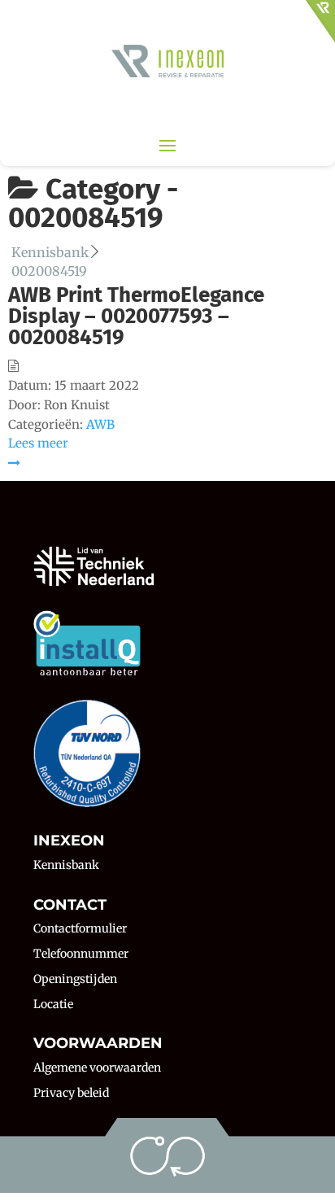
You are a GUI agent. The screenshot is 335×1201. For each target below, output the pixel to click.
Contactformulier (80, 928)
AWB (100, 424)
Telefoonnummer (80, 953)
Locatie (53, 1004)
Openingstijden (75, 979)
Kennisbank (66, 865)
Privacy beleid (71, 1092)
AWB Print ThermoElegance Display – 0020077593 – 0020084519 (136, 316)
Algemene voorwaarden (97, 1067)
